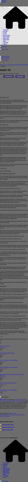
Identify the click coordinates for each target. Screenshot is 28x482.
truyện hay (8, 401)
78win (14, 413)
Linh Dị (5, 44)
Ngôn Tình (6, 38)
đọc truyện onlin (19, 399)
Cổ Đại (5, 32)
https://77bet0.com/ (5, 416)
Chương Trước (8, 76)
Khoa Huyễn (6, 37)
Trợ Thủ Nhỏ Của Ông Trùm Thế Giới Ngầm (17, 65)
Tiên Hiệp (5, 42)
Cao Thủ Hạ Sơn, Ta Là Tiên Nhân (8, 360)
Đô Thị (5, 34)
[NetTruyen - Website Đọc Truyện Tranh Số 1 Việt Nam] (3, 1)
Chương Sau (20, 76)
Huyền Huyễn (6, 35)
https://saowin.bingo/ (18, 415)
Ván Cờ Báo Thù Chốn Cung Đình (8, 383)
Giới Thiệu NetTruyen (8, 424)
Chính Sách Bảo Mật (7, 430)
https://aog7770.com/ (5, 415)
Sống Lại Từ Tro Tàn (5, 346)
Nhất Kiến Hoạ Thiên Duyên (7, 353)
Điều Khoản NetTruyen (8, 427)
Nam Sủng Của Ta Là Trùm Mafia (8, 390)
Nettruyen (3, 399)
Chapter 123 (3, 347)
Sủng (4, 41)
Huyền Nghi (6, 39)
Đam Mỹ (5, 31)
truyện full (20, 401)
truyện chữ (2, 401)
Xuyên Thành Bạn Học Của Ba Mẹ (8, 367)
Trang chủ (2, 65)
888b (11, 413)
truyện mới (14, 401)
